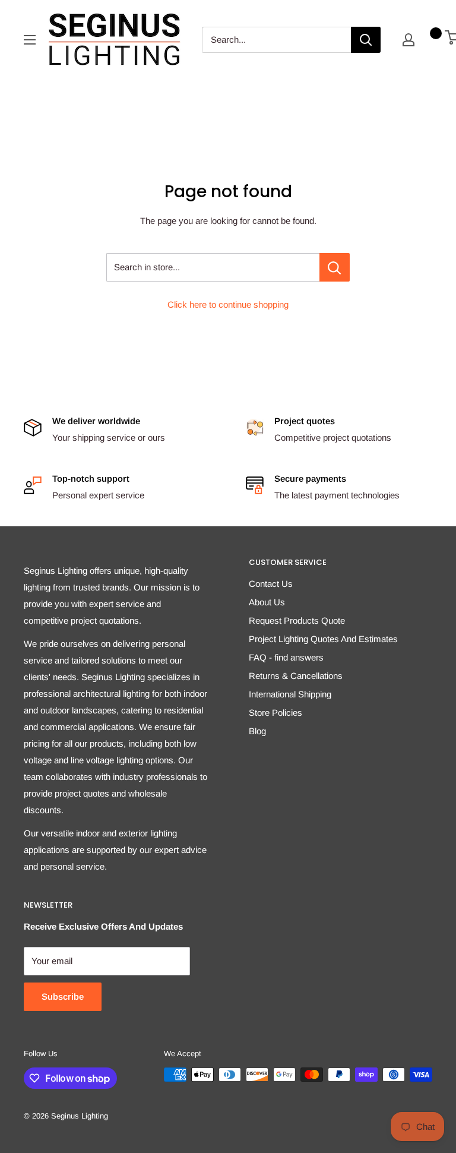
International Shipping (290, 694)
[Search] (366, 40)
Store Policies (275, 712)
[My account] (408, 39)
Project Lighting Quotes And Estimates (323, 639)
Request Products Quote (297, 620)
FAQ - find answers (286, 657)
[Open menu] (30, 40)
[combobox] (276, 40)
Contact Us (271, 584)
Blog (257, 731)
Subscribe (63, 996)
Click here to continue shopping (228, 304)
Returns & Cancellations (296, 676)
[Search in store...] (334, 267)
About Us (267, 602)
